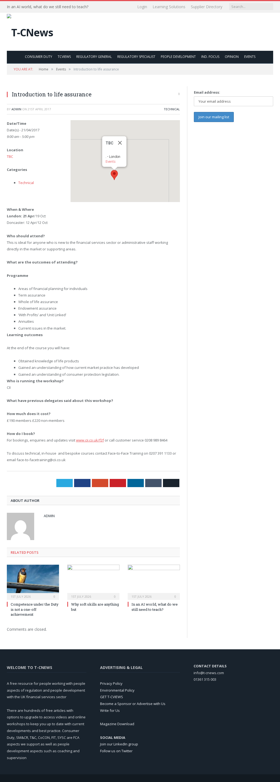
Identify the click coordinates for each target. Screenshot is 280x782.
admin (16, 109)
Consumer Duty (38, 56)
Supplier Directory (206, 6)
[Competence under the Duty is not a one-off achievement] (33, 582)
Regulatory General (94, 56)
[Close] (119, 142)
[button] (114, 175)
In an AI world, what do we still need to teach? (47, 6)
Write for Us (110, 710)
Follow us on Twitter (116, 750)
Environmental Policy (117, 690)
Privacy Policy (111, 683)
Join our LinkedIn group (119, 744)
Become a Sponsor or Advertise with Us (132, 703)
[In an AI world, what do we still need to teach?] (154, 582)
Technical (172, 109)
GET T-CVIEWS (111, 696)
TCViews (64, 56)
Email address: (207, 92)
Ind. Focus (210, 56)
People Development (178, 56)
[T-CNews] (30, 31)
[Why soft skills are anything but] (93, 582)
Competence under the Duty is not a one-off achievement (35, 609)
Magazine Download (117, 723)
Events (249, 56)
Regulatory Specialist (136, 56)
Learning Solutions (169, 6)
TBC (10, 156)
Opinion (232, 56)
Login (142, 6)
